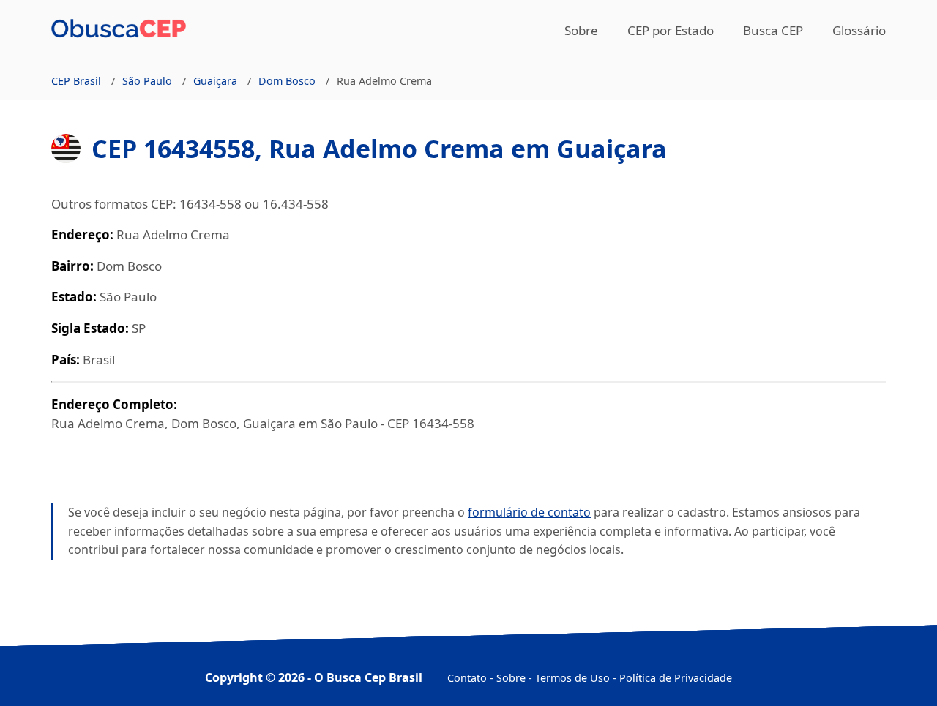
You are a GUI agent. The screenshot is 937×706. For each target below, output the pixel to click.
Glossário (859, 30)
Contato (467, 678)
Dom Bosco (287, 81)
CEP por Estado (670, 30)
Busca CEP (773, 30)
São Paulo (147, 81)
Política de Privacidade (675, 678)
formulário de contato (529, 512)
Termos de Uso (572, 678)
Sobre (581, 30)
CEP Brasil (76, 81)
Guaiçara (215, 81)
